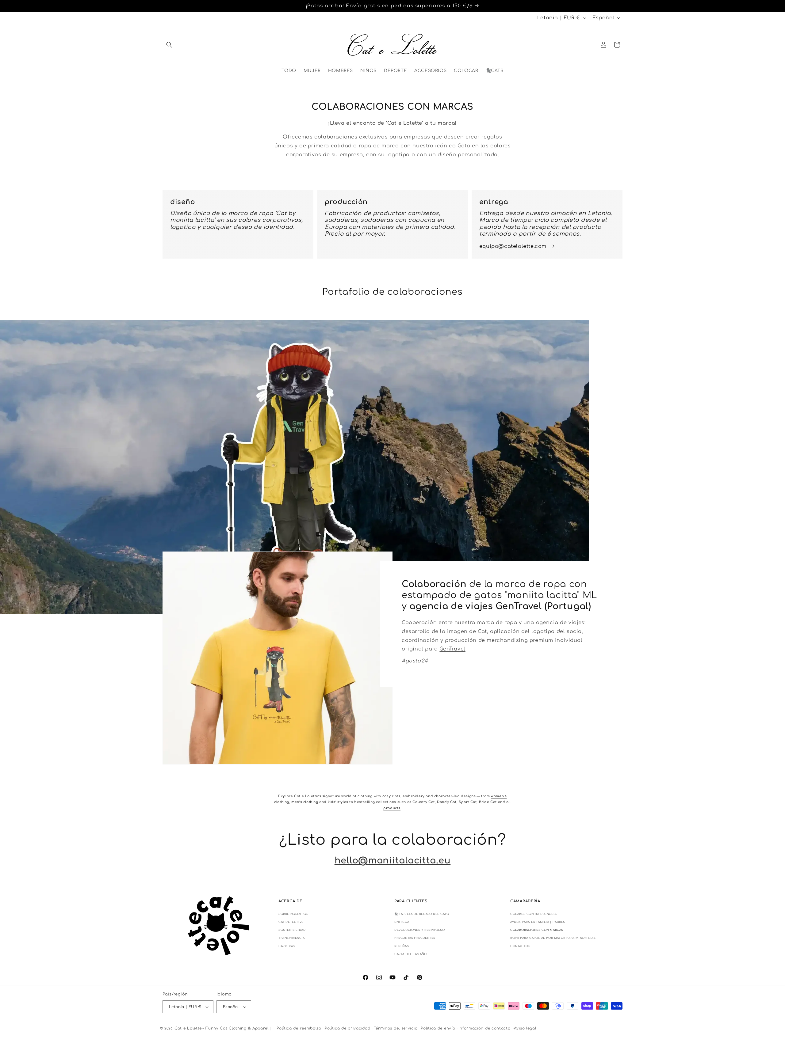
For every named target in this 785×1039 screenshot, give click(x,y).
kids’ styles (338, 802)
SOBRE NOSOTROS (293, 914)
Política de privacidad (347, 1028)
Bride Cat (488, 802)
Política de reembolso (299, 1028)
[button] (169, 44)
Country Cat (423, 802)
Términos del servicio (396, 1028)
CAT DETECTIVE (291, 921)
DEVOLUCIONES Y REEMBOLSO (419, 929)
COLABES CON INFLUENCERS (533, 914)
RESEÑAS (401, 946)
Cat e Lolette (188, 1028)
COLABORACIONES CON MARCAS (536, 929)
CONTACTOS (520, 946)
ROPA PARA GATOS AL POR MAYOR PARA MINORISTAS (552, 937)
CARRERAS (286, 946)
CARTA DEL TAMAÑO (410, 954)
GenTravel (452, 649)
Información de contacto (484, 1028)
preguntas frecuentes (414, 937)
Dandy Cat (446, 802)
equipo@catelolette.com (512, 246)
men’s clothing (304, 802)
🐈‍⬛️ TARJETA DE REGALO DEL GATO (421, 914)
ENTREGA (401, 921)
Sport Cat (468, 802)
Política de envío (438, 1028)
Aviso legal (525, 1028)
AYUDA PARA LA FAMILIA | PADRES (537, 921)
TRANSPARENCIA (291, 937)
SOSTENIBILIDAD (291, 929)
